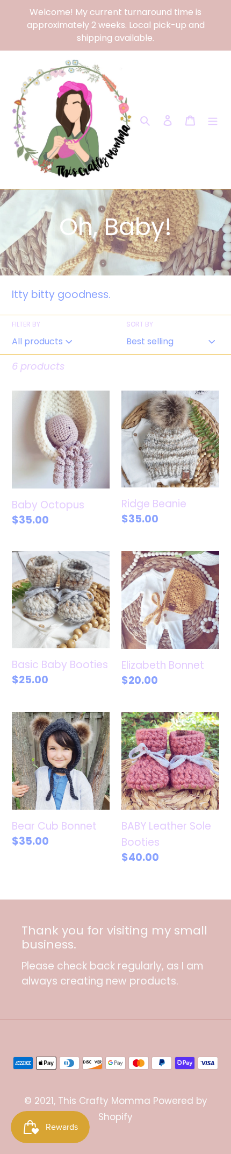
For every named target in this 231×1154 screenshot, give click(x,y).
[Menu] (212, 120)
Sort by (139, 324)
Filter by (26, 324)
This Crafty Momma (104, 1100)
